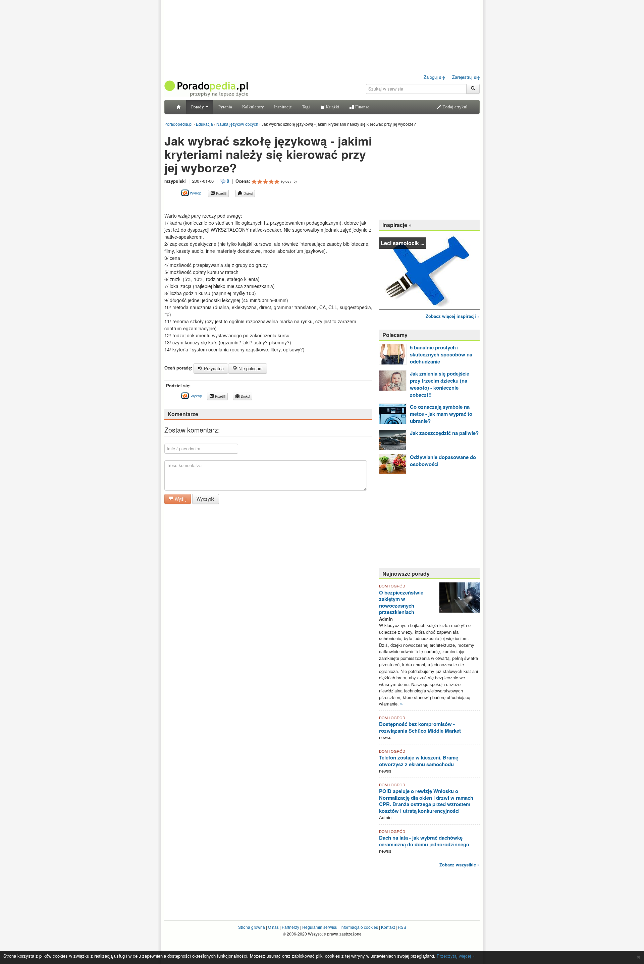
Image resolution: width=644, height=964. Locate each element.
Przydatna (213, 368)
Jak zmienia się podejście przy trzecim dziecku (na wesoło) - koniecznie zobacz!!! (439, 384)
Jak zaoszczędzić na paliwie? (444, 433)
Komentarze (183, 414)
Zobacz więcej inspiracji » (453, 316)
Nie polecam (250, 368)
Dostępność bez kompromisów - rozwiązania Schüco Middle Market (420, 727)
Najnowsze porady (406, 573)
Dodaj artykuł (454, 106)
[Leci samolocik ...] (429, 271)
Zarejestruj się (466, 77)
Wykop (195, 192)
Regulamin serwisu (319, 927)
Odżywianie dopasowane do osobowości (443, 460)
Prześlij (220, 193)
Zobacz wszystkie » (459, 864)
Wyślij (179, 499)
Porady (198, 106)
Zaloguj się (434, 77)
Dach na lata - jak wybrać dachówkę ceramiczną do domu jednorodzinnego (424, 841)
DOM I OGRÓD (392, 585)
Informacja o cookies (359, 927)
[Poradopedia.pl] (206, 88)
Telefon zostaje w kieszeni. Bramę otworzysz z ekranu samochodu (418, 761)
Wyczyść (206, 499)
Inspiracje (283, 106)
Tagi (306, 106)
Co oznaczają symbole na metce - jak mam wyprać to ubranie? (441, 413)
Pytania (225, 106)
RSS (402, 927)
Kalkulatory (253, 106)
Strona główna (251, 927)
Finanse (361, 106)
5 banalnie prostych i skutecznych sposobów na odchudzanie (441, 354)
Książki (332, 106)
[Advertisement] (242, 204)
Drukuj (248, 193)
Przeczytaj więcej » (456, 956)
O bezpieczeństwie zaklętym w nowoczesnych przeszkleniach (401, 602)
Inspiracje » (397, 225)
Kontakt (388, 927)
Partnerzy (290, 927)
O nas (273, 927)
